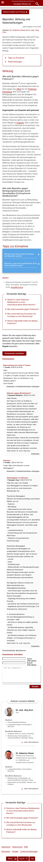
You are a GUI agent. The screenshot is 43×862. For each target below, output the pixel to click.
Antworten (11, 387)
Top (32, 859)
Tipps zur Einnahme (16, 58)
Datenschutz (17, 847)
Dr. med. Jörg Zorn (24, 710)
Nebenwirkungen (15, 62)
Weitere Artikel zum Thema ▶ (15, 12)
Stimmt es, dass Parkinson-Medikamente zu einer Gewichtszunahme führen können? (21, 302)
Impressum (5, 847)
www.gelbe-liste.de (17, 287)
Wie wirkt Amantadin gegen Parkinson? (23, 309)
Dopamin (20, 123)
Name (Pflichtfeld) (31, 660)
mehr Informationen (31, 742)
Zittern (19, 89)
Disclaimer (5, 851)
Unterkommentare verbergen (27, 387)
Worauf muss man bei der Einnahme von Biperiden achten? (19, 255)
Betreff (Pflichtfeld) (31, 664)
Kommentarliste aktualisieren (14, 650)
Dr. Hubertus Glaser (25, 753)
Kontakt (15, 851)
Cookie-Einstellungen (29, 851)
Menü (10, 859)
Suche (22, 859)
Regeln (5, 346)
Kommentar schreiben (14, 353)
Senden (35, 687)
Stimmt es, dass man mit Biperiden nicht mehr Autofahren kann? (20, 264)
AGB (26, 847)
